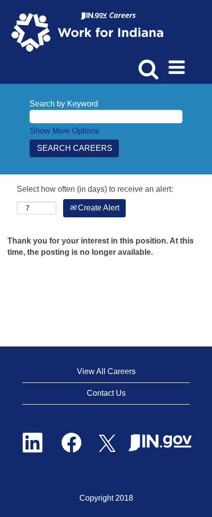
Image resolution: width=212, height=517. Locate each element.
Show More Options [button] (64, 131)
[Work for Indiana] (90, 31)
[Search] (147, 63)
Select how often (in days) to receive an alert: (95, 189)
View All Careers (106, 371)
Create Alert (97, 208)
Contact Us (106, 393)
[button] (178, 64)
